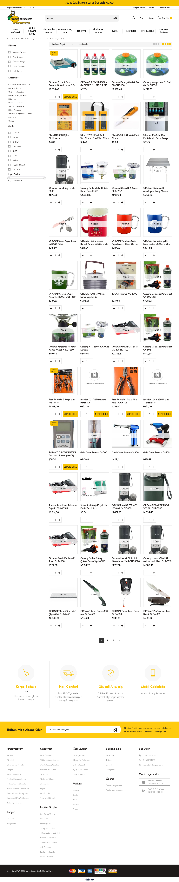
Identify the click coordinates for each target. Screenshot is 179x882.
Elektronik (44, 783)
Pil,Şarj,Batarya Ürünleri (50, 832)
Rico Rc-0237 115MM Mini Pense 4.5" (93, 401)
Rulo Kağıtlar (45, 823)
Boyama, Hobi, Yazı (48, 769)
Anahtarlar (12, 117)
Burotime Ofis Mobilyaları (18, 798)
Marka (11, 125)
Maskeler (44, 818)
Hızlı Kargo (17, 71)
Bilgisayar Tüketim (47, 779)
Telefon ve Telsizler (47, 851)
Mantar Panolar (46, 856)
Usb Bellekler (45, 847)
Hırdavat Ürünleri (15, 88)
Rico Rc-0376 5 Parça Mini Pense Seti (62, 401)
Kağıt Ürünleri (45, 755)
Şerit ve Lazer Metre (16, 106)
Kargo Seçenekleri (14, 774)
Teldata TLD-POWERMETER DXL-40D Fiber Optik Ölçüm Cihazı (63, 454)
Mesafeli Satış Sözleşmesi (17, 793)
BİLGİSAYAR (81, 31)
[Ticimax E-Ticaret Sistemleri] (90, 880)
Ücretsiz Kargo (19, 62)
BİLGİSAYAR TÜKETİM (98, 31)
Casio (75, 795)
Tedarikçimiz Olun (14, 802)
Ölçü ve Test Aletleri (16, 92)
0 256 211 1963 (149, 760)
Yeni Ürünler (18, 57)
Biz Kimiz (10, 760)
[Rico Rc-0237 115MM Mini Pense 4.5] (95, 381)
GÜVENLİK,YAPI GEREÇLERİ (19, 84)
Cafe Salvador (79, 774)
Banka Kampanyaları (114, 790)
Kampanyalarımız (164, 7)
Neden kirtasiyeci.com (16, 779)
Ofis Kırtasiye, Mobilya (49, 764)
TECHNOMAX (19, 165)
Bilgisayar (44, 774)
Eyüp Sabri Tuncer (80, 769)
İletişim (151, 7)
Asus (75, 799)
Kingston (77, 790)
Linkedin (10, 818)
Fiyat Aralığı (14, 173)
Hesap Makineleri (47, 828)
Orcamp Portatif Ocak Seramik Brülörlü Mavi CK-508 (62, 84)
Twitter (109, 760)
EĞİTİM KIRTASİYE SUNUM (32, 31)
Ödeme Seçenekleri (114, 785)
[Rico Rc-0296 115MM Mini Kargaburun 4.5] (126, 381)
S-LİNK (15, 160)
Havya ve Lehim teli (15, 102)
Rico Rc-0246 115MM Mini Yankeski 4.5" (156, 401)
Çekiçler (11, 121)
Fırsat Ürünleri (18, 66)
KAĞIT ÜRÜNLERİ (15, 31)
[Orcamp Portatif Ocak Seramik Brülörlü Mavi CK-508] (63, 64)
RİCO (15, 151)
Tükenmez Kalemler (48, 837)
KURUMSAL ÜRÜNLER (164, 31)
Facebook (110, 755)
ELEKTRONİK (131, 31)
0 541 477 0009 (149, 755)
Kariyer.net (11, 823)
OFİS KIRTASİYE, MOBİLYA (48, 31)
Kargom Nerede (139, 7)
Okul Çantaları (79, 755)
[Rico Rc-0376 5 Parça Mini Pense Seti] (63, 381)
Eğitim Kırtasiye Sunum (49, 760)
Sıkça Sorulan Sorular (15, 764)
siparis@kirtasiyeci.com (153, 764)
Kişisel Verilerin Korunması (18, 788)
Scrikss (76, 804)
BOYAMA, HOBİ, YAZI (65, 31)
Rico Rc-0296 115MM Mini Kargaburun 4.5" (124, 401)
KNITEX (16, 142)
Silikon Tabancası (14, 110)
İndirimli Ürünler (19, 52)
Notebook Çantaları (48, 842)
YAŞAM (114, 31)
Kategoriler (13, 77)
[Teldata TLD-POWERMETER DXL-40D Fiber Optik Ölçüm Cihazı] (63, 434)
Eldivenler (12, 99)
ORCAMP (17, 146)
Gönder (116, 729)
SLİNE (15, 156)
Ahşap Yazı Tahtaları (81, 760)
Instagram (110, 769)
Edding (76, 809)
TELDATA (16, 170)
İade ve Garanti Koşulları (17, 783)
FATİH (15, 137)
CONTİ (16, 133)
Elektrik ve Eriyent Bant (17, 95)
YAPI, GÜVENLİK (147, 31)
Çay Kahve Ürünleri (48, 814)
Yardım (10, 755)
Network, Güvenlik (48, 798)
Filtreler (12, 45)
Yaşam (42, 788)
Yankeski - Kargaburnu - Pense (20, 113)
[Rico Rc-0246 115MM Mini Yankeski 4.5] (157, 381)
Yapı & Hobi (45, 793)
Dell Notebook (79, 764)
